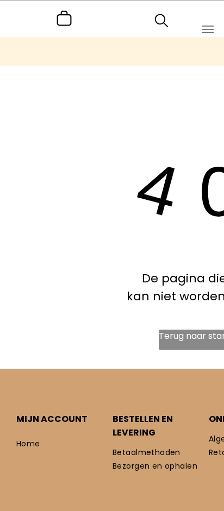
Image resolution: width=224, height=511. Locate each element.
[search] (161, 22)
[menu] (208, 29)
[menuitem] (64, 444)
